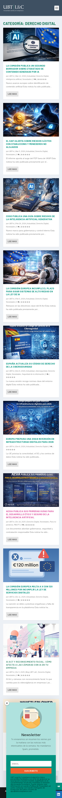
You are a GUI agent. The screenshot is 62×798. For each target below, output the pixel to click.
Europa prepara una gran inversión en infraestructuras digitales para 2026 (30, 440)
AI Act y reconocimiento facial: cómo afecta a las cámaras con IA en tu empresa (29, 664)
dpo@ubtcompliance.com (21, 791)
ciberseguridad (41, 371)
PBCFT (17, 525)
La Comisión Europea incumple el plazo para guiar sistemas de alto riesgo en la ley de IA (30, 291)
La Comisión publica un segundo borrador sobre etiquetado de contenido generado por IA (25, 68)
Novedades (27, 79)
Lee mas (12, 94)
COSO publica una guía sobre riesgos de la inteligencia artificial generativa (30, 218)
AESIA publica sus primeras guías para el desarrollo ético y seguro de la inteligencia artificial (30, 514)
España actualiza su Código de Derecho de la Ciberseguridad (30, 365)
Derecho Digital (42, 76)
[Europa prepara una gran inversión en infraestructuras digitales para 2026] (31, 418)
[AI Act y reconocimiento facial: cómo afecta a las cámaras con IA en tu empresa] (31, 640)
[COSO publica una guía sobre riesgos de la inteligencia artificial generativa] (31, 195)
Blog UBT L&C (31, 672)
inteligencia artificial (14, 79)
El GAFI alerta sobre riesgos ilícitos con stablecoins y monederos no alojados (29, 143)
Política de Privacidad (39, 786)
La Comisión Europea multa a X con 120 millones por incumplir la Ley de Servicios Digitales (29, 589)
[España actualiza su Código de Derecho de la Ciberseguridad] (31, 342)
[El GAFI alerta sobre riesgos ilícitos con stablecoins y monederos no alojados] (31, 120)
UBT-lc (11, 76)
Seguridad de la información (33, 374)
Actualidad (31, 76)
